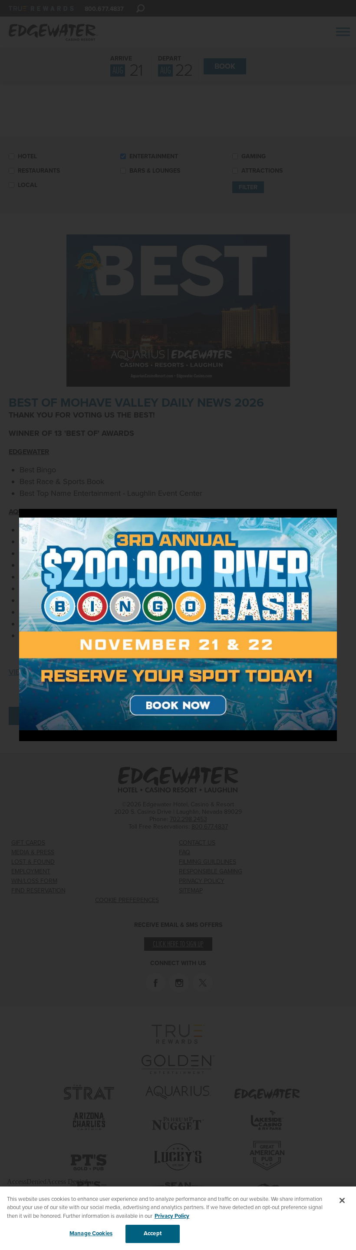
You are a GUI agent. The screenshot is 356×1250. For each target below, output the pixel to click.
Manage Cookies (90, 1233)
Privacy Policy (172, 1216)
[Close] (342, 1200)
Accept (153, 1233)
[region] (178, 1218)
